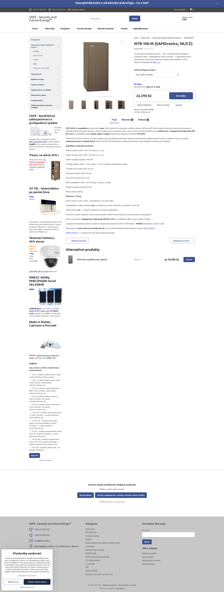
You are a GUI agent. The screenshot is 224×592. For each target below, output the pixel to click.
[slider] (149, 49)
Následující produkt (181, 241)
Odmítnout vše (13, 582)
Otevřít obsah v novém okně (113, 502)
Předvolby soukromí (109, 585)
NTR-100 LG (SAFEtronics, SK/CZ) (92, 259)
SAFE (31, 142)
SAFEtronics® (145, 112)
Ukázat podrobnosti (27, 587)
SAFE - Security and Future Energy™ (43, 18)
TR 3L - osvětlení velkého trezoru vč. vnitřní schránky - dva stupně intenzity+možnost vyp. (43, 398)
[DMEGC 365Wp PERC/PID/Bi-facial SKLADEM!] (50, 297)
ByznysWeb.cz (120, 588)
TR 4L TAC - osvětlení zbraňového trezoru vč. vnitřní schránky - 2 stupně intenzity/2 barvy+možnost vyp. (45, 415)
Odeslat (147, 542)
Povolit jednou (85, 495)
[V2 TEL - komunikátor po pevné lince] (50, 207)
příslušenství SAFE (39, 142)
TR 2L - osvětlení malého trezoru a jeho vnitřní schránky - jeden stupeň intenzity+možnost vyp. (44, 382)
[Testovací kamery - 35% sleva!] (51, 257)
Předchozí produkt (78, 241)
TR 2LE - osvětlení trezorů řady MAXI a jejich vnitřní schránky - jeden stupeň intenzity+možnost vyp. (44, 390)
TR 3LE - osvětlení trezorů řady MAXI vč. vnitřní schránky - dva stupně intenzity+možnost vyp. (45, 407)
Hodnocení (138, 48)
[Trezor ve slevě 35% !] (55, 170)
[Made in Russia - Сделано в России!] (50, 341)
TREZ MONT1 (149, 228)
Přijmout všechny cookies (37, 582)
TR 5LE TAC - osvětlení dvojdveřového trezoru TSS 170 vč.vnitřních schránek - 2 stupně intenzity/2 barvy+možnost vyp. (44, 441)
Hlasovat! (34, 455)
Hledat (134, 18)
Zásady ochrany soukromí (127, 585)
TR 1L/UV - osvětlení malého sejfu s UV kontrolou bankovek (44, 448)
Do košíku (181, 95)
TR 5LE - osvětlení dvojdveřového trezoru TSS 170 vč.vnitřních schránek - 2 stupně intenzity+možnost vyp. (45, 433)
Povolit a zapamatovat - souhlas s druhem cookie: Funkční (121, 495)
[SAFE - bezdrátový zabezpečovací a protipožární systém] (41, 131)
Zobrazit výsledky (45, 460)
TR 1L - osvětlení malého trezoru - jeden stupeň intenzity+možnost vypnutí (45, 376)
